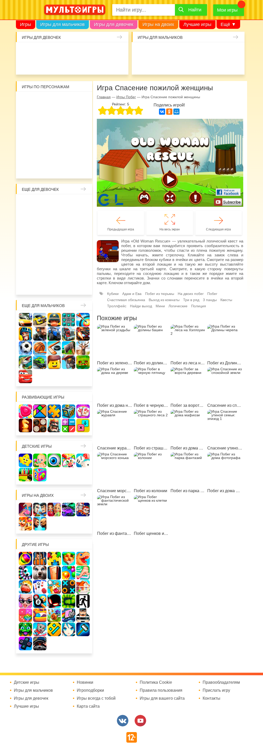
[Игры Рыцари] (25, 334)
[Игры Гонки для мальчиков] (39, 320)
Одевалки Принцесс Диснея (40, 257)
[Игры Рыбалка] (25, 362)
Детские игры (37, 446)
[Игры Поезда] (39, 362)
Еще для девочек (40, 189)
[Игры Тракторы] (54, 334)
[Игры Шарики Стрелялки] (25, 558)
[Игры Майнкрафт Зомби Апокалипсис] (83, 362)
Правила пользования (161, 690)
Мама (27, 216)
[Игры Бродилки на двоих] (25, 523)
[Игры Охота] (83, 348)
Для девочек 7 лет (40, 284)
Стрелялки (154, 51)
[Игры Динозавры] (83, 558)
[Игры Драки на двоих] (39, 523)
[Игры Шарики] (68, 573)
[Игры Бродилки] (54, 615)
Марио (67, 141)
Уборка (79, 51)
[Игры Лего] (54, 362)
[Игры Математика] (68, 425)
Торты (92, 64)
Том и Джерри (27, 127)
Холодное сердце (27, 244)
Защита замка (222, 51)
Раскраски (67, 203)
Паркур (208, 64)
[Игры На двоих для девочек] (54, 509)
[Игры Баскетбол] (39, 348)
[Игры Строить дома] (83, 587)
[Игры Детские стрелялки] (25, 474)
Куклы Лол (38, 64)
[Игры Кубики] (83, 460)
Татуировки (79, 64)
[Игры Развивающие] (39, 474)
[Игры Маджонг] (83, 411)
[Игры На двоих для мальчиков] (39, 509)
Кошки (106, 51)
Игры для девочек (113, 24)
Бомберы (61, 168)
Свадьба (81, 230)
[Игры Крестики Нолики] (68, 587)
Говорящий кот (40, 155)
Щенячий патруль (67, 155)
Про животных (54, 271)
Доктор (92, 51)
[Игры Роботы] (68, 362)
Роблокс (27, 100)
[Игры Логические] (39, 411)
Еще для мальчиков (43, 305)
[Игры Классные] (25, 601)
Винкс (27, 203)
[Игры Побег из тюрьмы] (83, 615)
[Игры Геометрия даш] (54, 629)
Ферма (67, 244)
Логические (177, 306)
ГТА (222, 64)
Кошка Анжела (67, 230)
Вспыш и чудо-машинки (40, 127)
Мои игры (227, 10)
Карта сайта (88, 706)
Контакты (211, 698)
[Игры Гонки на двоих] (68, 509)
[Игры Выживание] (68, 348)
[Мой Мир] (176, 112)
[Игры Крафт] (68, 320)
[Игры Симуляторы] (39, 643)
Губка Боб (81, 127)
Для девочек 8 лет (54, 284)
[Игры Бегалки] (39, 629)
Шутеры (167, 64)
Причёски (54, 216)
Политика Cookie (156, 682)
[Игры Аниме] (68, 629)
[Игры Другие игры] (25, 643)
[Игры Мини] (25, 615)
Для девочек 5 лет (81, 271)
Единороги (24, 64)
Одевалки (24, 51)
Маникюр (120, 51)
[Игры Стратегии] (54, 425)
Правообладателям (221, 682)
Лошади (54, 203)
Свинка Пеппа (40, 141)
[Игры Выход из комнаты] (83, 601)
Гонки (140, 51)
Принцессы (67, 216)
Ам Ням (67, 127)
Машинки (195, 64)
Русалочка (27, 230)
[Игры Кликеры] (54, 587)
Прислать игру (216, 690)
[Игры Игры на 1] (83, 573)
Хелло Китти (54, 141)
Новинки (85, 682)
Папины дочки (54, 257)
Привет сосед (154, 64)
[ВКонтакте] (162, 112)
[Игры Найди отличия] (54, 460)
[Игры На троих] (54, 558)
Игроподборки (90, 690)
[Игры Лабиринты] (39, 615)
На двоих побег (191, 293)
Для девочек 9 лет (67, 284)
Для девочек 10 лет (81, 284)
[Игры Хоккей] (54, 348)
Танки (208, 51)
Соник (54, 155)
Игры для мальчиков (62, 24)
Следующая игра (218, 229)
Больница (40, 216)
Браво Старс (140, 64)
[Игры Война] (54, 320)
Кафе (40, 230)
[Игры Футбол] (25, 348)
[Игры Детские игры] (25, 460)
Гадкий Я (47, 168)
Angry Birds (81, 141)
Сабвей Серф (54, 127)
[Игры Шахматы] (25, 425)
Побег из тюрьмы (159, 293)
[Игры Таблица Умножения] (83, 425)
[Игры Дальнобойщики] (68, 334)
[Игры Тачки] (25, 376)
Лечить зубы (40, 271)
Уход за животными (120, 64)
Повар (27, 271)
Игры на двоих (158, 24)
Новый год (67, 257)
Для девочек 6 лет (27, 284)
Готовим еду (106, 64)
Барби (65, 51)
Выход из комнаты (164, 300)
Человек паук (81, 155)
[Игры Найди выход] (54, 573)
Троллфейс (116, 306)
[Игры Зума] (25, 629)
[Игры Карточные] (39, 587)
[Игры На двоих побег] (83, 509)
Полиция (198, 306)
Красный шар (81, 100)
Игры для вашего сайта (162, 698)
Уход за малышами (51, 51)
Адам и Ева (54, 100)
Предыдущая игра (120, 229)
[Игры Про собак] (39, 573)
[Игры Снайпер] (39, 334)
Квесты (226, 300)
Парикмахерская (81, 216)
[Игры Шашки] (39, 425)
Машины (235, 51)
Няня (81, 203)
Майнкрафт (181, 51)
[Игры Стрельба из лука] (83, 320)
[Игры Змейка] (68, 601)
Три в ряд (191, 300)
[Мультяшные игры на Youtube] (140, 720)
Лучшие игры (197, 24)
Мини (160, 306)
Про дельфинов (51, 64)
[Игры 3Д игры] (68, 558)
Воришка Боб (40, 114)
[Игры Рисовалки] (68, 460)
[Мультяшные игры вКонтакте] (122, 720)
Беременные (27, 257)
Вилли (40, 100)
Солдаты (195, 51)
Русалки (54, 244)
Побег (212, 293)
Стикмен (54, 114)
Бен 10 (81, 114)
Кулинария (65, 64)
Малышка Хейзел (38, 51)
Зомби (167, 51)
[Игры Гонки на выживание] (83, 334)
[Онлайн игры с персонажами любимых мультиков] (74, 10)
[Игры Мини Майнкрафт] (83, 629)
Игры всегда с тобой (96, 698)
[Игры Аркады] (68, 615)
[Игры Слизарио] (25, 573)
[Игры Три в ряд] (25, 411)
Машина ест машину (181, 64)
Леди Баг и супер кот (67, 114)
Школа (40, 203)
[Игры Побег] (39, 558)
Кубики (113, 293)
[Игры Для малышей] (39, 460)
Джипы (235, 64)
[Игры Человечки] (54, 601)
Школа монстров (40, 244)
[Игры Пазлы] (54, 411)
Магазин (54, 230)
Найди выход (141, 306)
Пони (81, 244)
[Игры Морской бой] (25, 587)
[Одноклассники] (169, 112)
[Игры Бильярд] (39, 601)
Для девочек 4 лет (67, 271)
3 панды (27, 114)
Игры (25, 24)
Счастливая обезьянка (27, 141)
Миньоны (27, 155)
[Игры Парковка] (25, 320)
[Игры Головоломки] (68, 411)
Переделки (81, 257)
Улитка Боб (67, 100)
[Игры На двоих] (25, 509)
